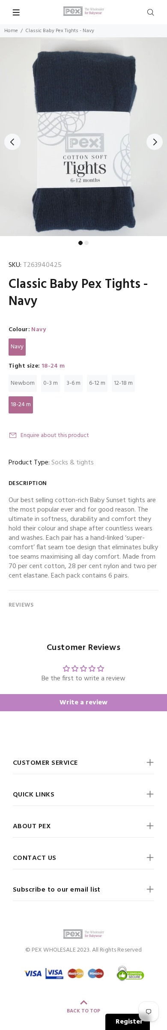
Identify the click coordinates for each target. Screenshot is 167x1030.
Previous (12, 142)
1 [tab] (80, 243)
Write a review (83, 702)
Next (154, 142)
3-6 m (73, 383)
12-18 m (123, 383)
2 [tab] (86, 243)
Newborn (23, 383)
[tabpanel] (83, 136)
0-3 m (50, 383)
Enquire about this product (55, 435)
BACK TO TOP (83, 1011)
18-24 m (21, 405)
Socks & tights (72, 462)
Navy (17, 347)
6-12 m (97, 383)
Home (11, 31)
